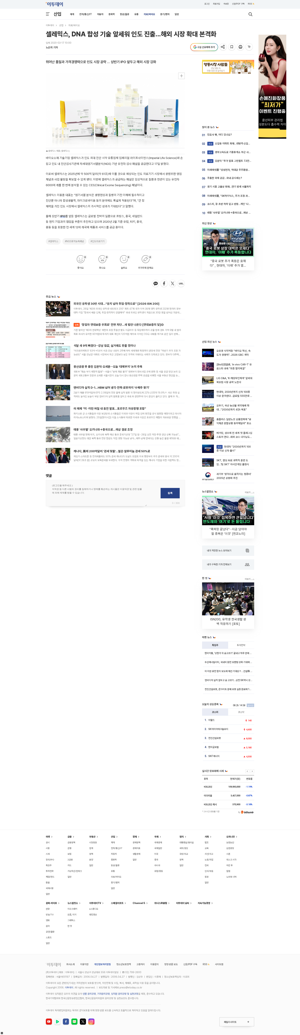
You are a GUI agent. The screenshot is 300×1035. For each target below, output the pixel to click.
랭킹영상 (93, 914)
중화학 (112, 14)
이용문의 (154, 964)
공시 (48, 842)
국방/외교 (184, 854)
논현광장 (230, 848)
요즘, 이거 (72, 914)
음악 (48, 926)
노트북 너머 (231, 877)
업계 (91, 848)
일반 (177, 14)
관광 (48, 909)
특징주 (215, 645)
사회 (207, 836)
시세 (48, 854)
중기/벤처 (164, 14)
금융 (70, 836)
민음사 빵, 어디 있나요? (219, 134)
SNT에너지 (213, 756)
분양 (91, 859)
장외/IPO (50, 859)
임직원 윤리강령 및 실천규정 (124, 993)
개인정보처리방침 (102, 964)
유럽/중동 (158, 871)
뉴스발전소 (73, 903)
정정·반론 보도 (171, 964)
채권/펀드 (50, 877)
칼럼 (228, 871)
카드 (69, 865)
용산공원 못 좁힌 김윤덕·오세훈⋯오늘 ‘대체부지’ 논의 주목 (108, 366)
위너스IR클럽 (160, 903)
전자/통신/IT (85, 14)
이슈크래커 (72, 909)
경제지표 (136, 848)
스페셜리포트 (117, 903)
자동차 (100, 14)
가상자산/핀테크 (75, 871)
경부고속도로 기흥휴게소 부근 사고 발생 (232, 152)
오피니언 (230, 836)
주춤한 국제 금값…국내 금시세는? (224, 178)
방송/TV (50, 914)
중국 (156, 859)
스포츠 (49, 937)
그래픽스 (71, 920)
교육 (207, 848)
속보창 (226, 4)
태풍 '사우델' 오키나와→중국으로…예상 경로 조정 (103, 429)
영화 (48, 920)
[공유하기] (223, 47)
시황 (48, 848)
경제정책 (136, 842)
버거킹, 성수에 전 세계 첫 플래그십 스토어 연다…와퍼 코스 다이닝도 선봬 (234, 437)
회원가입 (216, 4)
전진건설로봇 (214, 738)
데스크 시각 (231, 859)
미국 (156, 854)
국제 (156, 836)
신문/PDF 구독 (238, 4)
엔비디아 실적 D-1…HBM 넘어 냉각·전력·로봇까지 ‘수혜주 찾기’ (111, 387)
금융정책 (71, 842)
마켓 (48, 836)
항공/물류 (124, 14)
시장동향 (93, 842)
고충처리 (140, 964)
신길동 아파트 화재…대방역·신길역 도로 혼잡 (235, 143)
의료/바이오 (149, 14)
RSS (250, 4)
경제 (135, 836)
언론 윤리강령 (89, 993)
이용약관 (84, 964)
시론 (228, 854)
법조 (207, 842)
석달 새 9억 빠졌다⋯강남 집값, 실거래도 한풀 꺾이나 (105, 345)
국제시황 (49, 888)
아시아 (157, 865)
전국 (207, 865)
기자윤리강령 (103, 993)
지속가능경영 (204, 903)
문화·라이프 (51, 903)
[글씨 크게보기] (249, 47)
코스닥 (241, 712)
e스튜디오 (93, 909)
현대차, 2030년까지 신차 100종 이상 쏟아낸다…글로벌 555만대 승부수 (234, 396)
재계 (72, 14)
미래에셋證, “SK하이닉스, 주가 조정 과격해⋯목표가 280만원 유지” (242, 195)
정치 (182, 836)
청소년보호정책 (123, 964)
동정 (207, 877)
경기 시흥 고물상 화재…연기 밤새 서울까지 (229, 186)
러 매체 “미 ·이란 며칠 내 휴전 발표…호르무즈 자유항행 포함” (110, 408)
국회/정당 (184, 848)
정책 (91, 854)
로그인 (207, 4)
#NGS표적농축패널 (74, 241)
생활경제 (136, 854)
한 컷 (70, 926)
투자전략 (241, 645)
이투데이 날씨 (182, 903)
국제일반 (158, 848)
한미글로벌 (213, 747)
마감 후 (229, 865)
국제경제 (158, 842)
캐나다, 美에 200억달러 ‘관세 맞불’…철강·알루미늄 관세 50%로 (112, 451)
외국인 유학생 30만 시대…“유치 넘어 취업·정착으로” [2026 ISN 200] (116, 303)
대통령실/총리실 (187, 842)
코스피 (215, 712)
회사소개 (70, 964)
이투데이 (50, 25)
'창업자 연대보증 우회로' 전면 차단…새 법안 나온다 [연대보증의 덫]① (119, 324)
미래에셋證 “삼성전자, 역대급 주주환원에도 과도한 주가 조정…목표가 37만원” (247, 169)
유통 (136, 14)
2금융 (70, 859)
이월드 (211, 720)
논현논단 (230, 842)
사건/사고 (209, 854)
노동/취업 (209, 859)
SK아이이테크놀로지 (218, 729)
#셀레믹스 (53, 241)
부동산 (92, 836)
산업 (57, 14)
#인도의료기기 (98, 241)
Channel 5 (139, 903)
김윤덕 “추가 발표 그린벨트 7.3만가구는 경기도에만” (239, 160)
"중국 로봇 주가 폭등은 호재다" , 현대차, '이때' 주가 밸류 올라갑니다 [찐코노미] (228, 265)
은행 (69, 848)
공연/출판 (50, 931)
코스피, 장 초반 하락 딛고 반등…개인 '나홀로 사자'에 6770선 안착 (241, 204)
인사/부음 (209, 871)
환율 (48, 882)
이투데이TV (95, 903)
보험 (69, 854)
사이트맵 (219, 964)
